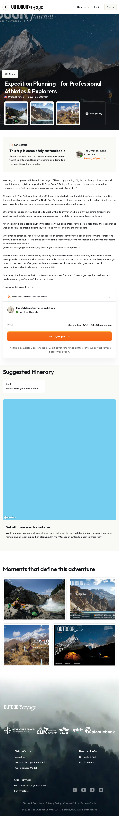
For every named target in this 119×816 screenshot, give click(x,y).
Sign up (111, 6)
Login (97, 6)
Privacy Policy (53, 803)
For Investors (21, 790)
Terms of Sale (88, 803)
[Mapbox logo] (10, 517)
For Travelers (86, 762)
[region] (59, 459)
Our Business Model (26, 767)
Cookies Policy (71, 803)
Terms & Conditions (33, 803)
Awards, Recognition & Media (31, 762)
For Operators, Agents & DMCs (31, 785)
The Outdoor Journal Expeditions (35, 307)
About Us (20, 756)
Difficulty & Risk (87, 756)
